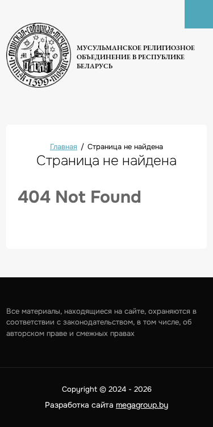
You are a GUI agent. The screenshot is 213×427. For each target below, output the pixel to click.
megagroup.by (142, 405)
